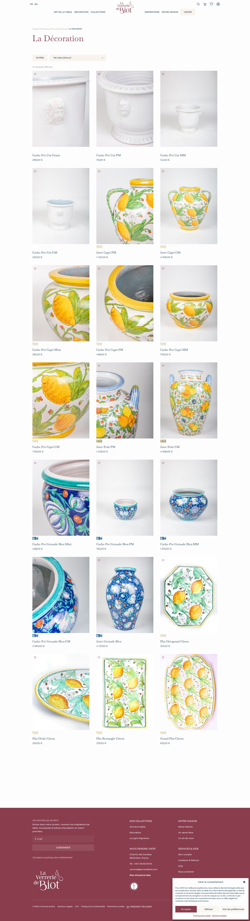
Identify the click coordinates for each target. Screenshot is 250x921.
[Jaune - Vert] (99, 246)
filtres (40, 57)
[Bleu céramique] (35, 538)
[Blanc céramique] (35, 149)
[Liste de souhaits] (211, 4)
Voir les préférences (233, 909)
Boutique (46, 29)
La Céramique (60, 29)
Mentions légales (219, 915)
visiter (188, 12)
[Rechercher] (198, 4)
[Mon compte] (218, 4)
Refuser (209, 909)
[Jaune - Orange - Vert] (99, 441)
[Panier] (205, 4)
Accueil (35, 29)
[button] (244, 882)
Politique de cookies (202, 915)
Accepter (186, 909)
